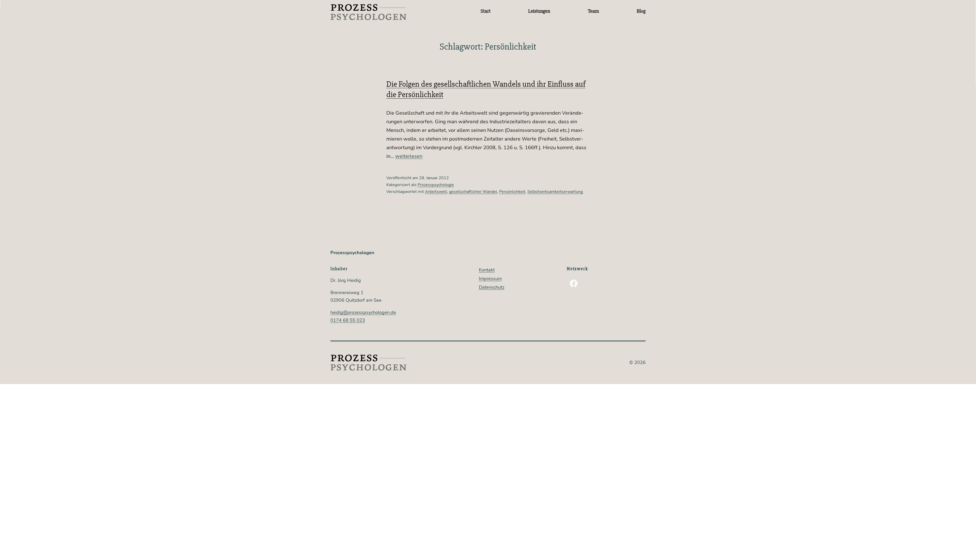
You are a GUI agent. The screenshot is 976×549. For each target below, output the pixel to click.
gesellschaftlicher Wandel (473, 191)
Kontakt (487, 270)
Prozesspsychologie (436, 185)
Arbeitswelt (436, 191)
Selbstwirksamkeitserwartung (555, 191)
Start (486, 11)
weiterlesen (408, 156)
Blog (641, 11)
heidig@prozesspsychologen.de (363, 312)
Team (593, 11)
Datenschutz (491, 287)
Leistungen (539, 11)
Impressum (490, 279)
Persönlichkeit (512, 191)
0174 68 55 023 (347, 320)
